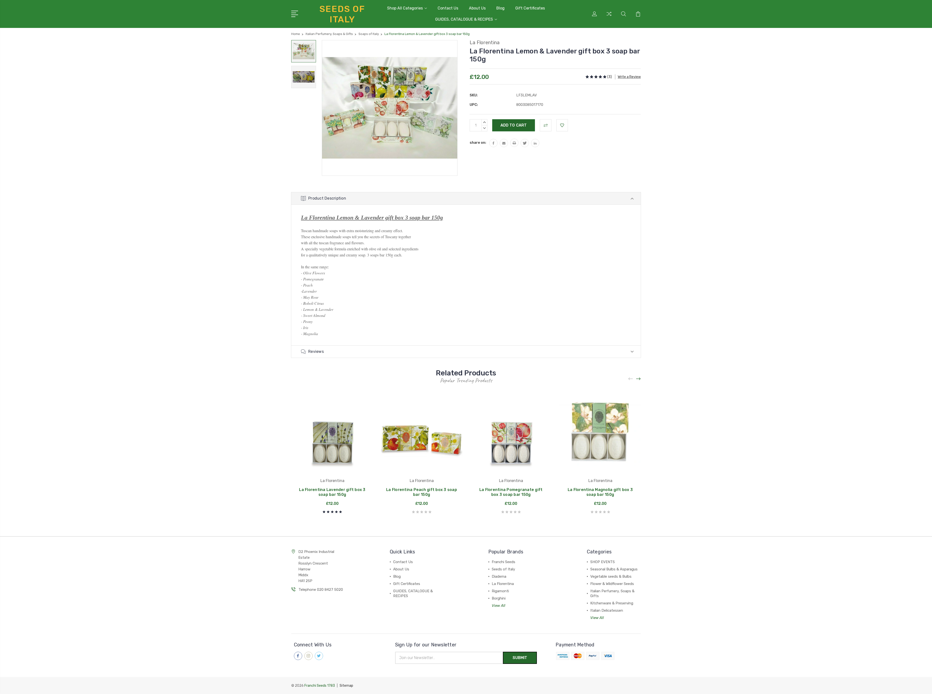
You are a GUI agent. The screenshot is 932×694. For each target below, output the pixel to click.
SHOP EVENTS (602, 562)
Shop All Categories (405, 8)
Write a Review (629, 77)
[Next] (638, 379)
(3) (609, 77)
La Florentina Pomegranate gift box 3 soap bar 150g (511, 492)
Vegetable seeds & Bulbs (611, 576)
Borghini (499, 598)
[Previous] (630, 379)
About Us (477, 8)
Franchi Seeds (503, 562)
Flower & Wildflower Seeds (612, 584)
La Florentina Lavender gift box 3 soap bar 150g (332, 492)
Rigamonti (500, 591)
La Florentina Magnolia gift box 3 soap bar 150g (600, 492)
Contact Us (448, 8)
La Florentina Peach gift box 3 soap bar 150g (421, 492)
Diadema (499, 576)
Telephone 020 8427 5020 (321, 589)
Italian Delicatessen (606, 610)
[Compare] (609, 16)
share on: (478, 142)
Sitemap (346, 686)
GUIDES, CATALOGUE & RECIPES (464, 19)
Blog (500, 8)
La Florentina (503, 584)
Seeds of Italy (503, 569)
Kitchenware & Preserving (611, 603)
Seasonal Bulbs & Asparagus (614, 569)
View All (498, 605)
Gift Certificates (530, 8)
